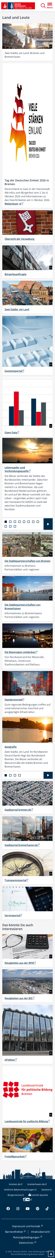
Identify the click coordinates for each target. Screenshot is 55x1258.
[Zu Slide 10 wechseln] (10, 526)
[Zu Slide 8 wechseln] (38, 522)
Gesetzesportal (13, 371)
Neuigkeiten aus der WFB (19, 963)
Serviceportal (12, 915)
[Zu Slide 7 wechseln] (33, 522)
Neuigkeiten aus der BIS (18, 998)
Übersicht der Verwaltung (19, 239)
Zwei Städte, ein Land (17, 309)
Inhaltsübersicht (40, 1231)
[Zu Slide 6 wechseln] (29, 522)
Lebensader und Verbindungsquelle (17, 469)
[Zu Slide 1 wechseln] (6, 522)
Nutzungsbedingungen (26, 1237)
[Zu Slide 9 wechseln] (6, 526)
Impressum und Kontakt (26, 1226)
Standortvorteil (13, 699)
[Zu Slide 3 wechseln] (15, 522)
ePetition (10, 1059)
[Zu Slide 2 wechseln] (10, 522)
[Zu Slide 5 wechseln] (24, 522)
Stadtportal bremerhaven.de (21, 845)
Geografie (11, 747)
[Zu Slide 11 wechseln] (15, 526)
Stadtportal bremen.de (18, 809)
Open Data (11, 432)
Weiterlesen (11, 203)
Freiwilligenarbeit (15, 1156)
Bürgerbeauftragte (15, 274)
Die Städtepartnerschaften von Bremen (27, 561)
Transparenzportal (15, 880)
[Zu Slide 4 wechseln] (19, 522)
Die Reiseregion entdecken (20, 652)
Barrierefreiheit (14, 1231)
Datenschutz (26, 1242)
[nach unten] (51, 1254)
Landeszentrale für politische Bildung (26, 1121)
